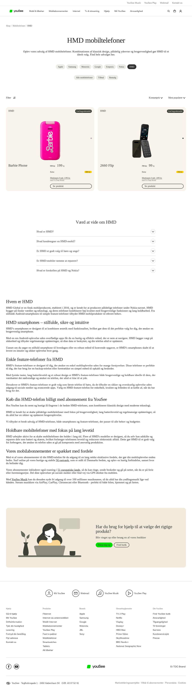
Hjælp (107, 11)
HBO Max (120, 630)
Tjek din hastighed (15, 626)
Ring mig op (104, 545)
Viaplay (119, 622)
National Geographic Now (128, 646)
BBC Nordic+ (122, 642)
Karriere (157, 630)
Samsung (84, 618)
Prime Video (122, 634)
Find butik (122, 545)
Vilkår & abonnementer (152, 683)
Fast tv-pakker (50, 634)
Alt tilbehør (48, 650)
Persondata (170, 683)
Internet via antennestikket (55, 618)
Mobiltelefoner (19, 26)
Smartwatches (50, 642)
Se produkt (59, 187)
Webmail (164, 3)
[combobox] (156, 97)
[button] (168, 11)
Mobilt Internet (50, 622)
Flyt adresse (12, 638)
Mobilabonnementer (58, 11)
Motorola (84, 626)
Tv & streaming (92, 11)
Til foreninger (159, 626)
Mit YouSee (120, 11)
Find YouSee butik (162, 614)
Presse (156, 638)
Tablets (46, 646)
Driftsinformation (14, 622)
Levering (10, 630)
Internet (76, 11)
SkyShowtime (122, 638)
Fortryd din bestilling (16, 634)
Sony (82, 634)
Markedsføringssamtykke (127, 683)
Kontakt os (177, 3)
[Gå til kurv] (174, 11)
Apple (82, 614)
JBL (81, 630)
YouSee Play (150, 3)
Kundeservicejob (161, 634)
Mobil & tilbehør (36, 11)
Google (83, 622)
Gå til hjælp (11, 614)
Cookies (182, 683)
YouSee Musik (134, 3)
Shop (8, 26)
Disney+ (120, 626)
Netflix (119, 618)
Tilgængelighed (160, 622)
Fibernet (47, 614)
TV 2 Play (120, 614)
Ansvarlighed (136, 11)
